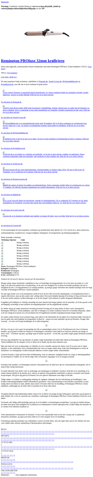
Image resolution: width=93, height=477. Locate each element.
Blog (12, 475)
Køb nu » (13, 77)
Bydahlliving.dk (7, 84)
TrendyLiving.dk (55, 81)
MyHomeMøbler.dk (70, 81)
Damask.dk (43, 81)
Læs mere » (5, 77)
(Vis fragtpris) (12, 73)
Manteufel (5, 2)
